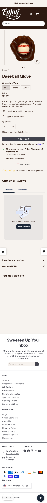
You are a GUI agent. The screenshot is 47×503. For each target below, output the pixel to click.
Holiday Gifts (8, 390)
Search (5, 380)
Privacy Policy (8, 431)
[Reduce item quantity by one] (4, 126)
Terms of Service (10, 434)
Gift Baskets (7, 387)
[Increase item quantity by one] (13, 126)
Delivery (29, 3)
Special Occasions (10, 397)
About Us (6, 421)
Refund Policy (8, 424)
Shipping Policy (9, 428)
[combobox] (23, 23)
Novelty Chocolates (11, 394)
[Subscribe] (37, 364)
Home (4, 70)
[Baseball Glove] (19, 298)
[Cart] (37, 14)
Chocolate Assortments (13, 383)
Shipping (6, 132)
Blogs (4, 414)
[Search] (42, 23)
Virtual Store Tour (10, 418)
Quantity (6, 121)
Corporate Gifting (10, 404)
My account (7, 438)
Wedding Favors (9, 400)
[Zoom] (37, 61)
